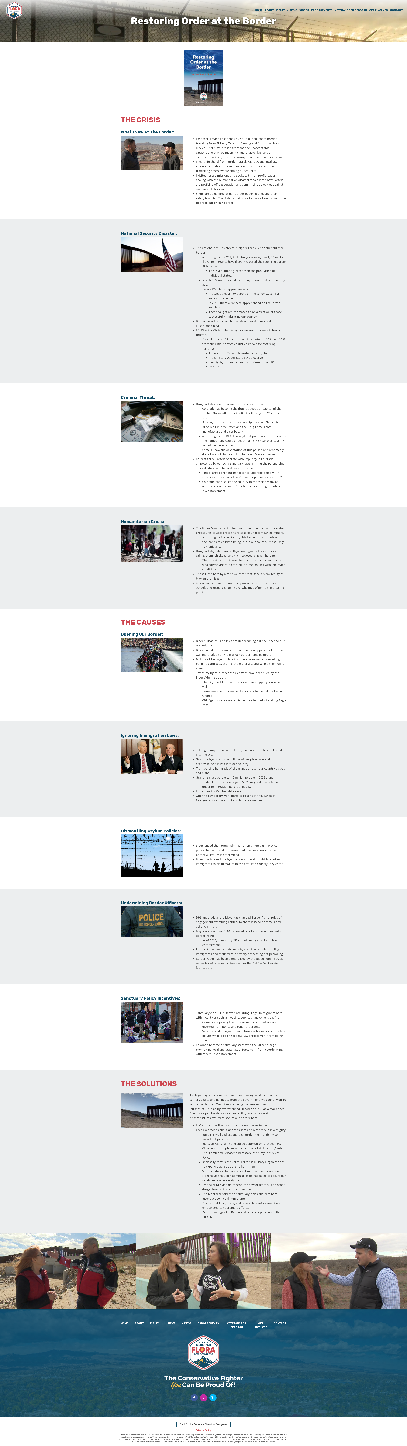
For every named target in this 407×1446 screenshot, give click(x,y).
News (293, 10)
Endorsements (321, 10)
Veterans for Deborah (351, 10)
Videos (304, 10)
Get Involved (378, 10)
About (269, 10)
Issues (281, 10)
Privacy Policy (203, 1430)
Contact (396, 10)
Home (258, 10)
